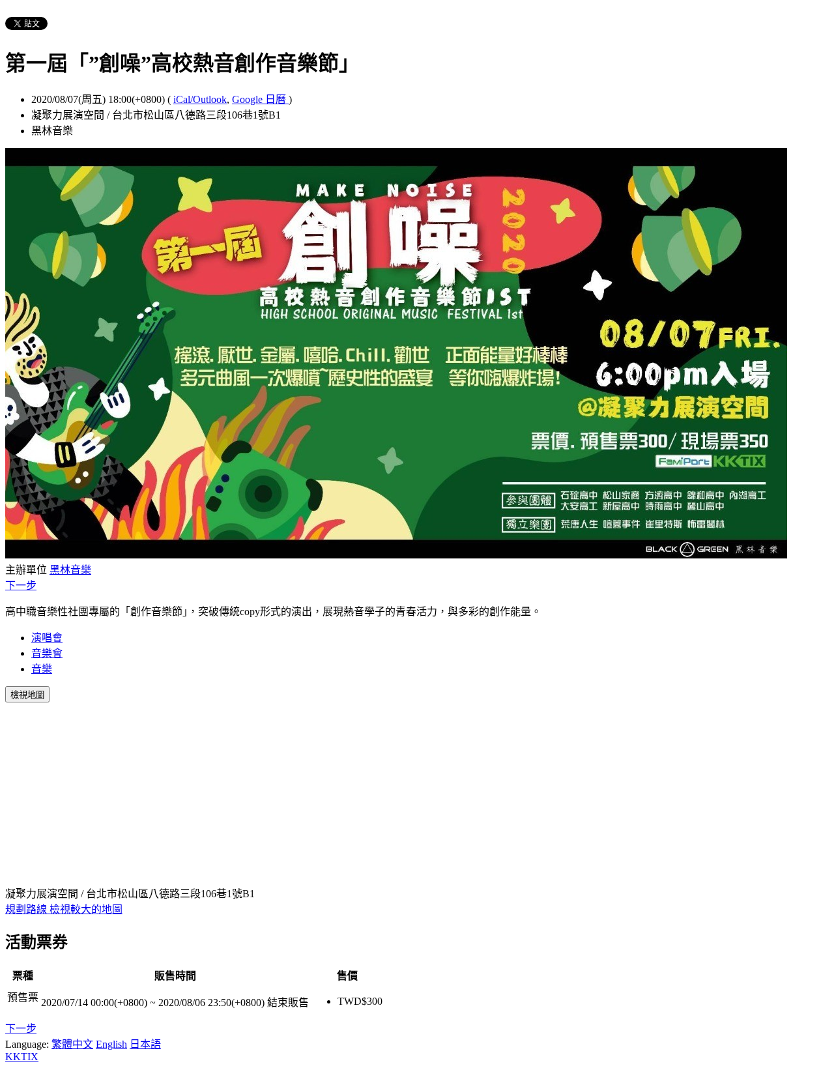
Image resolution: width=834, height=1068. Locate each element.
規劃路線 (27, 909)
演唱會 (47, 637)
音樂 (41, 668)
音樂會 (47, 653)
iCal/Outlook (200, 99)
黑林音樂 (70, 569)
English (111, 1044)
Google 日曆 (260, 99)
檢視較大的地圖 (86, 909)
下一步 (20, 585)
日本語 (145, 1044)
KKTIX (21, 1056)
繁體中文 (72, 1044)
